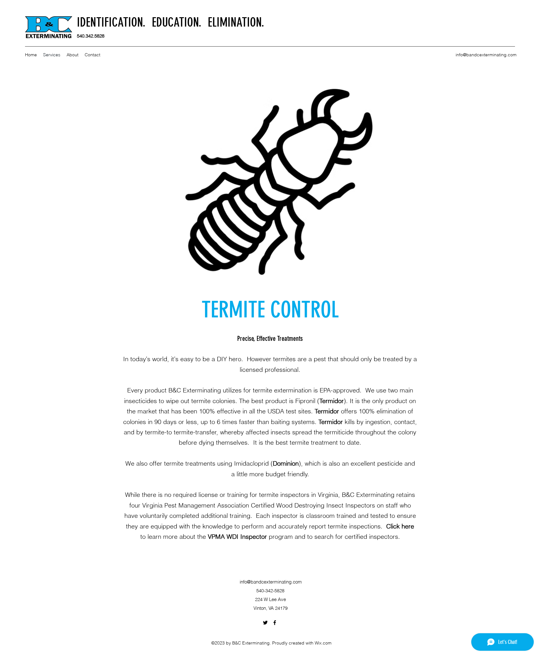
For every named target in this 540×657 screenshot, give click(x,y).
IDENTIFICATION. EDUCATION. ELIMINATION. (170, 22)
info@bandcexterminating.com (486, 55)
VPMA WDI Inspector (237, 536)
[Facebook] (275, 622)
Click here (400, 526)
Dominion (286, 463)
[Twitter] (265, 622)
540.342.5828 (90, 36)
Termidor (331, 401)
